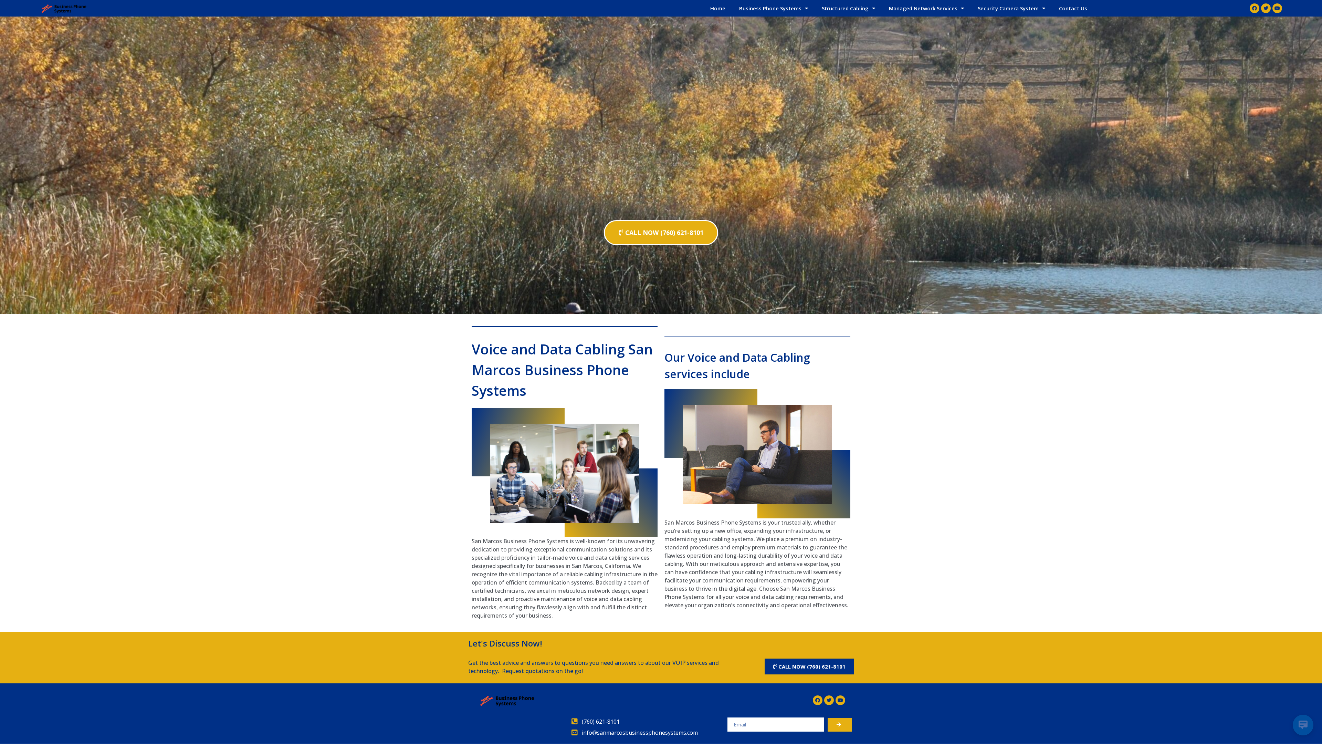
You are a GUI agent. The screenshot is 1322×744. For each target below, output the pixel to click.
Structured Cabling (845, 8)
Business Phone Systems (770, 8)
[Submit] (840, 725)
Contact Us (1073, 8)
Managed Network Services (923, 8)
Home (717, 8)
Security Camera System (1008, 8)
